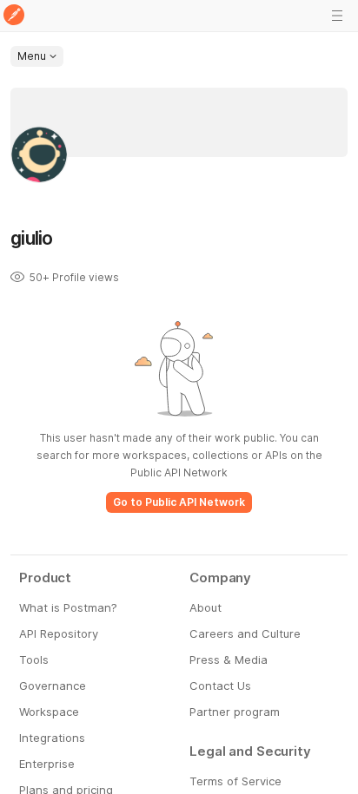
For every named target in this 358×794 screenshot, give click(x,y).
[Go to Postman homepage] (13, 16)
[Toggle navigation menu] (337, 15)
